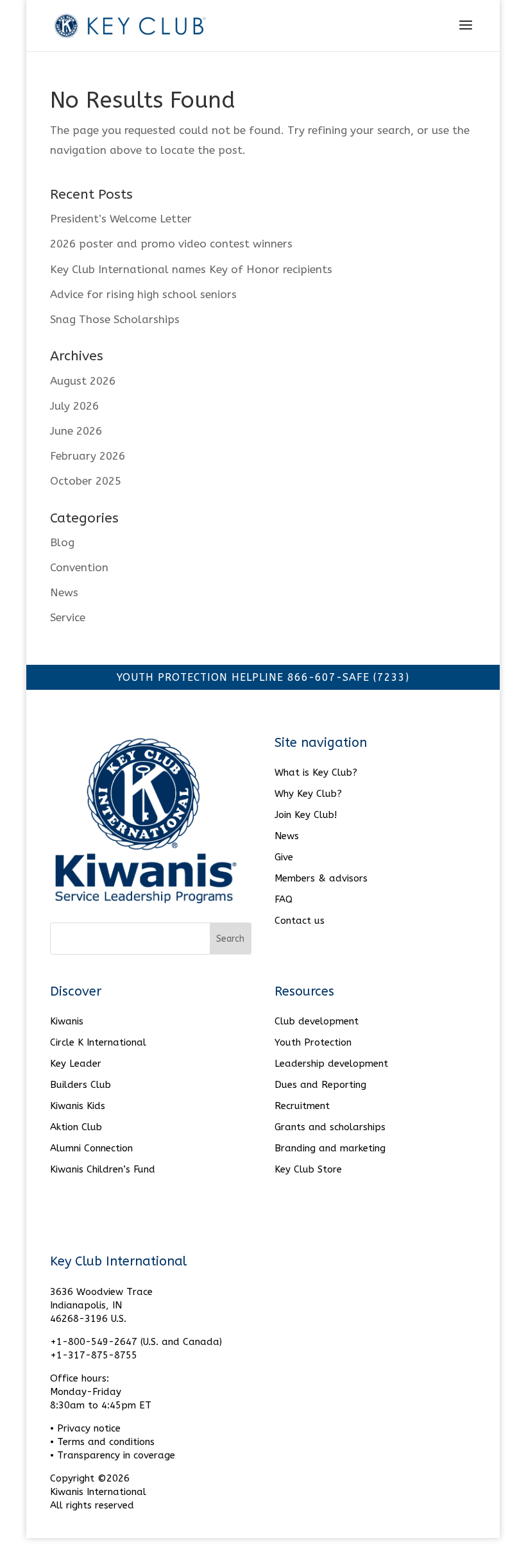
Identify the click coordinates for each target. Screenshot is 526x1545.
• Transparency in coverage (112, 1455)
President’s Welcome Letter (121, 218)
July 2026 (74, 405)
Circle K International (98, 1042)
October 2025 (85, 480)
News (64, 592)
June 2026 (76, 430)
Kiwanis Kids (77, 1106)
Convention (79, 567)
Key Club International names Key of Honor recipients (191, 269)
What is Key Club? (316, 772)
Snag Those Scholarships (115, 319)
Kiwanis (66, 1021)
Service (67, 617)
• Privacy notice (85, 1428)
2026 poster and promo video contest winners (173, 243)
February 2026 (87, 455)
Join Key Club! (306, 815)
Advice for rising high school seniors (143, 294)
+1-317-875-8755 (93, 1355)
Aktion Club (76, 1127)
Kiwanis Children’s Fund (102, 1169)
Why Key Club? (308, 793)
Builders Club (80, 1084)
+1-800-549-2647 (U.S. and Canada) (136, 1342)
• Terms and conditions (102, 1442)
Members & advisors (321, 878)
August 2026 (82, 380)
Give (284, 857)
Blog (62, 542)
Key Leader (75, 1063)
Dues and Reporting (320, 1084)
